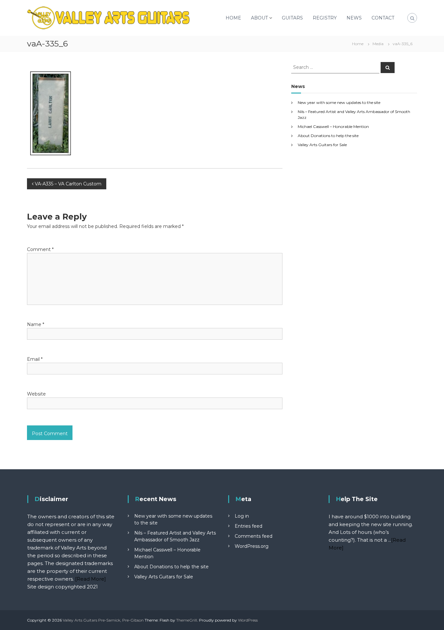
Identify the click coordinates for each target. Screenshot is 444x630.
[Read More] (90, 579)
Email (35, 359)
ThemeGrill (186, 620)
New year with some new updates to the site (339, 102)
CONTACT (383, 18)
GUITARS (292, 18)
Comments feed (253, 536)
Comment (40, 249)
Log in (242, 516)
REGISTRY (325, 18)
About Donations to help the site (328, 135)
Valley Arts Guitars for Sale (322, 144)
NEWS (354, 18)
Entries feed (248, 526)
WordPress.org (251, 546)
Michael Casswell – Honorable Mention (333, 126)
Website (36, 394)
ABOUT (259, 18)
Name (35, 324)
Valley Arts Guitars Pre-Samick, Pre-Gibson (103, 620)
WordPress (248, 620)
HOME (233, 18)
